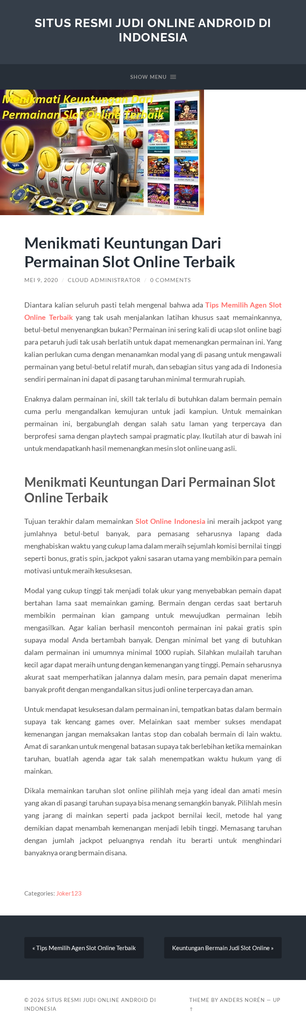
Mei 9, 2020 (41, 280)
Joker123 (69, 893)
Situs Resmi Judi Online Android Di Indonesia (153, 30)
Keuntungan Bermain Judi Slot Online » (223, 947)
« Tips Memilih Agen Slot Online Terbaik (84, 947)
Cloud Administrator (104, 280)
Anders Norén (242, 1000)
